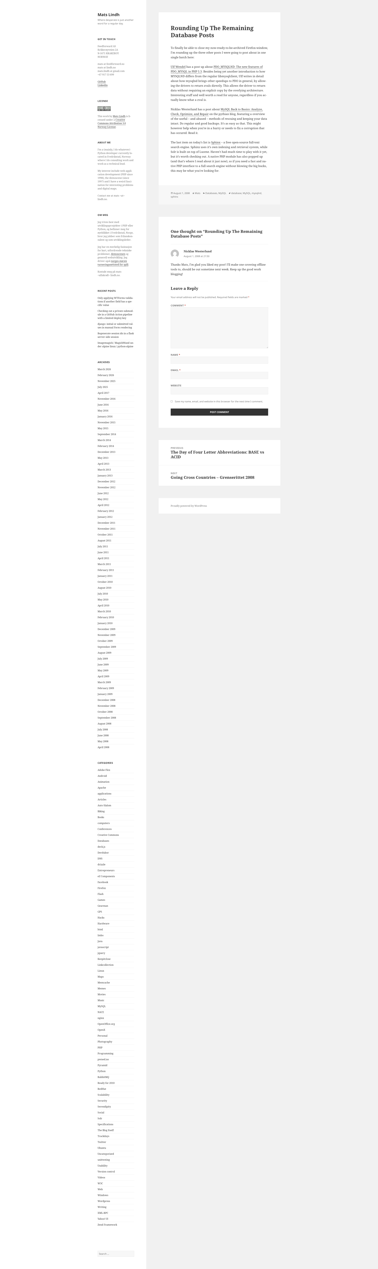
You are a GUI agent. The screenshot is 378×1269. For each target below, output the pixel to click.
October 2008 (105, 711)
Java (100, 941)
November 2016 (106, 398)
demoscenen (118, 254)
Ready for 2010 (106, 1083)
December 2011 (106, 522)
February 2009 (106, 688)
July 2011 (103, 546)
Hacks (101, 917)
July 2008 (103, 729)
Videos (101, 1177)
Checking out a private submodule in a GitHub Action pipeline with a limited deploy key (115, 314)
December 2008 (106, 700)
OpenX (101, 1029)
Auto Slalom (104, 805)
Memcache (104, 982)
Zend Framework (107, 1224)
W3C (100, 1183)
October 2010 (105, 581)
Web (100, 1189)
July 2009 (103, 658)
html (100, 929)
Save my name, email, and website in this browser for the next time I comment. (219, 401)
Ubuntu (102, 1148)
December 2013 (106, 452)
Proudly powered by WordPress (189, 505)
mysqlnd (256, 193)
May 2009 (103, 670)
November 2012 (106, 487)
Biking (101, 811)
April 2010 (103, 605)
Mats (197, 193)
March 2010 (104, 611)
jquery (101, 953)
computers (104, 823)
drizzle (101, 864)
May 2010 (103, 599)
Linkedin (103, 85)
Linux (101, 970)
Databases (103, 840)
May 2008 (103, 741)
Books (101, 817)
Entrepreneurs (106, 870)
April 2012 (103, 505)
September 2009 (107, 646)
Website (176, 385)
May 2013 (103, 457)
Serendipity (104, 1106)
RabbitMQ (103, 1077)
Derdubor (103, 852)
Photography (105, 1041)
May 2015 (103, 428)
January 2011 (105, 576)
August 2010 (104, 587)
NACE (101, 1012)
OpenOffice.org (106, 1024)
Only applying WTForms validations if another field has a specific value (115, 301)
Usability (102, 1165)
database (236, 193)
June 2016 (103, 404)
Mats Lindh (109, 14)
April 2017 (103, 393)
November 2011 (106, 528)
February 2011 (106, 570)
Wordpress (104, 1201)
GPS (100, 911)
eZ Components (106, 876)
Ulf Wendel (178, 67)
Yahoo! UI (103, 1218)
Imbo (101, 935)
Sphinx (215, 142)
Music (101, 1000)
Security (102, 1100)
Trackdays (103, 1136)
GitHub (102, 81)
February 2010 (106, 617)
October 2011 (105, 534)
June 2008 (103, 735)
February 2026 (106, 375)
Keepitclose (104, 959)
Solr (100, 1118)
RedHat (102, 1088)
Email (176, 370)
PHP (100, 1047)
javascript (103, 947)
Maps (101, 976)
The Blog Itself (106, 1130)
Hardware (103, 923)
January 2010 (105, 623)
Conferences (105, 829)
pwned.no (103, 1059)
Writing (102, 1207)
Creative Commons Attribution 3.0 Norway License (112, 123)
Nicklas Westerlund (198, 251)
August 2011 (104, 540)
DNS (100, 858)
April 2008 (103, 747)
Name (175, 354)
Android (102, 775)
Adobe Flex (104, 770)
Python (102, 1071)
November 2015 (106, 422)
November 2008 (106, 706)
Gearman (103, 905)
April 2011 (103, 558)
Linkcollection (106, 964)
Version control (106, 1171)
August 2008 (104, 723)
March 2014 (104, 440)
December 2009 (106, 629)
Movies (102, 994)
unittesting (104, 1159)
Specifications (105, 1124)
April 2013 (103, 463)
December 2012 (106, 481)
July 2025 (103, 387)
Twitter (102, 1142)
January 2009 (105, 694)
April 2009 (103, 676)
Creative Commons (108, 835)
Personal (102, 1035)
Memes (102, 988)
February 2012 (106, 511)
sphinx (174, 196)
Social (101, 1112)
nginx (101, 1018)
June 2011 (103, 552)
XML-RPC (103, 1213)
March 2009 (104, 682)
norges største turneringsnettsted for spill (113, 262)
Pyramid (102, 1065)
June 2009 (103, 664)
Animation (103, 781)
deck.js (101, 846)
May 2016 (103, 410)
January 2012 (105, 517)
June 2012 (103, 493)
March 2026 (104, 369)
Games (101, 900)
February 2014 (106, 446)
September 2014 (107, 434)
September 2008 (107, 717)
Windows (103, 1195)
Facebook (103, 882)
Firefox (102, 888)
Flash (101, 894)
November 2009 (106, 635)
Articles (102, 799)
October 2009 (105, 641)
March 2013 (104, 469)
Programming (105, 1053)
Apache (102, 787)
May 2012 (103, 499)
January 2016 (105, 416)
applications (104, 793)
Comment (178, 305)
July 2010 (103, 593)
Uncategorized (106, 1153)
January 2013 (105, 475)
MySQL (102, 1006)
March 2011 (104, 564)
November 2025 (106, 381)
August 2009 (104, 652)
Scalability (103, 1094)
